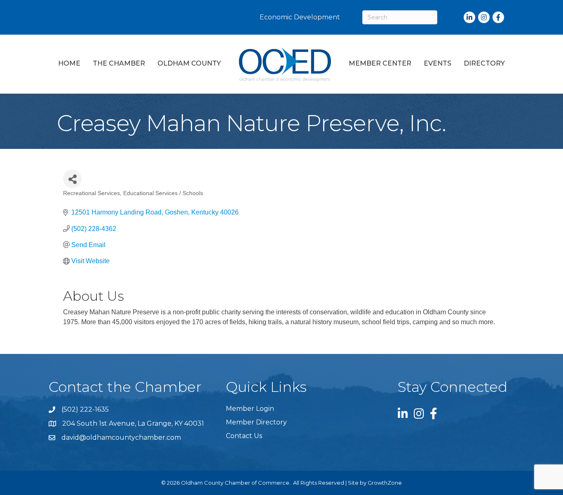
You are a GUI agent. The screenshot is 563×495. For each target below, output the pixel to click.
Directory (484, 63)
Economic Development (300, 17)
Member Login (250, 408)
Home (69, 63)
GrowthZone (385, 482)
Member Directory (256, 422)
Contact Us (244, 436)
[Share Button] (72, 179)
